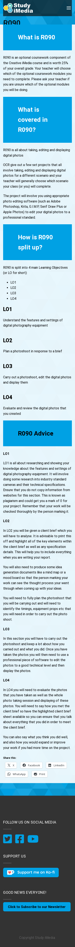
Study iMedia (45, 938)
